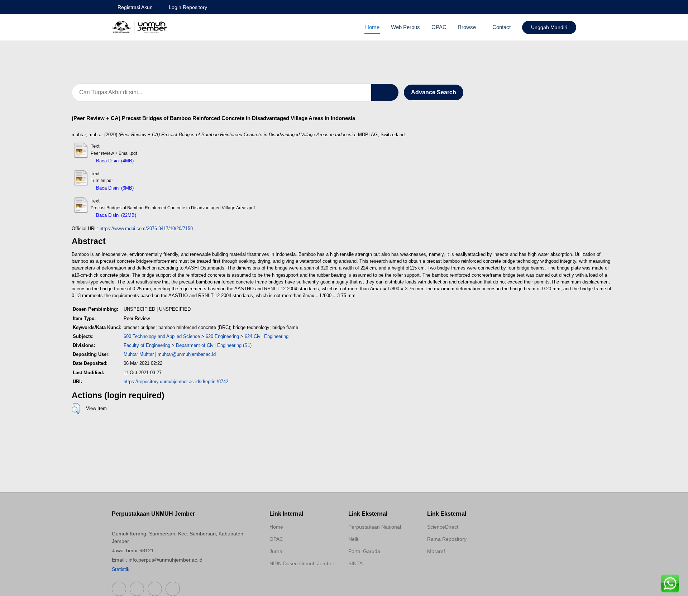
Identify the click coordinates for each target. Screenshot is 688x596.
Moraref (436, 551)
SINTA (355, 563)
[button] (76, 408)
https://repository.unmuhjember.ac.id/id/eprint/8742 (176, 381)
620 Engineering (222, 336)
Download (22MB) (158, 215)
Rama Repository (447, 539)
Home (372, 27)
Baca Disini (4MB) (114, 160)
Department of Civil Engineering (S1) (214, 345)
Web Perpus (405, 27)
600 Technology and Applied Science (162, 336)
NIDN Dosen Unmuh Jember (301, 563)
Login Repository (188, 7)
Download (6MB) (154, 188)
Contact (501, 27)
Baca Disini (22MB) (115, 215)
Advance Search (433, 92)
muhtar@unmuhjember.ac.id (187, 354)
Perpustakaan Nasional (374, 526)
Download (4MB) (154, 160)
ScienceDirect (442, 526)
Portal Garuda (364, 551)
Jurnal (276, 551)
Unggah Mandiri (549, 27)
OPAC (438, 27)
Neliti (353, 539)
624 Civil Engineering (266, 336)
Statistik (120, 569)
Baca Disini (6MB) (114, 188)
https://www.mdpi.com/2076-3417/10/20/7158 (146, 228)
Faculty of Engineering (147, 345)
